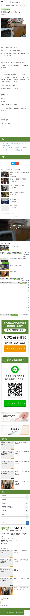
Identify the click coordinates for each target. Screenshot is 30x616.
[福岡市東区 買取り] (15, 201)
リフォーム (15, 518)
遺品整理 (15, 503)
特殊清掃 (15, 510)
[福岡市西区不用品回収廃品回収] (15, 279)
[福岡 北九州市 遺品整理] (15, 194)
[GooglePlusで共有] (17, 163)
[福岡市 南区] (15, 274)
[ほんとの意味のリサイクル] (15, 315)
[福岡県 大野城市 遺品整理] (15, 267)
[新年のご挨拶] (15, 207)
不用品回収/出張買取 (5, 9)
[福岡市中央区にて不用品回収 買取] (15, 254)
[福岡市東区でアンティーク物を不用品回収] (15, 297)
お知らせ (15, 495)
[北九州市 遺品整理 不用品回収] (15, 181)
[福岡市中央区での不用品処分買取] (15, 260)
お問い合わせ (3, 605)
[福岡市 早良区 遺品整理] (15, 187)
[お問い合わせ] (2, 603)
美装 (15, 514)
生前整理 (15, 499)
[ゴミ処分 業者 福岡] (15, 248)
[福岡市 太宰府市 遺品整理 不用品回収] (15, 174)
